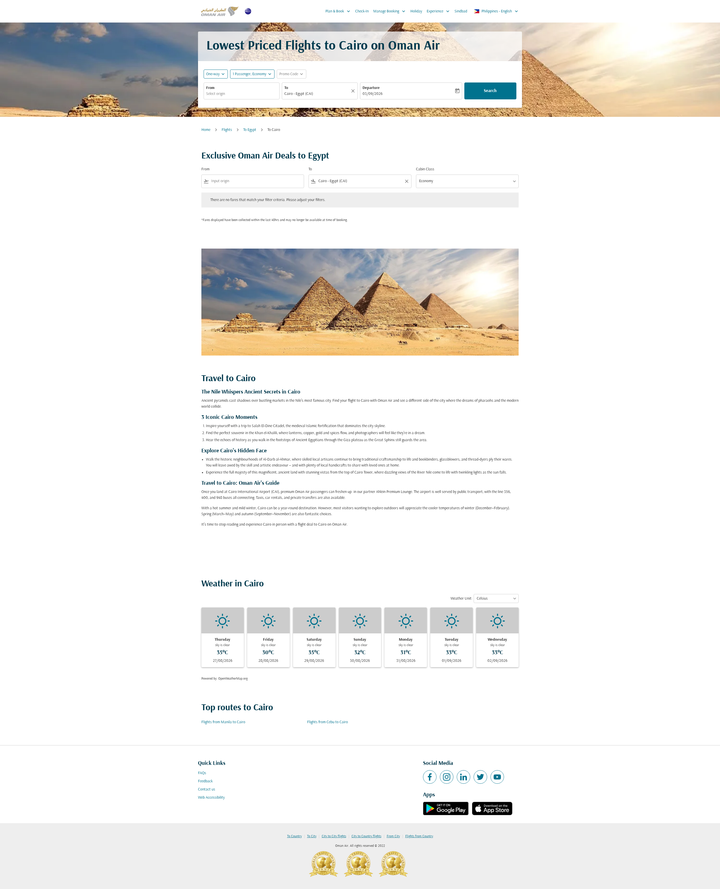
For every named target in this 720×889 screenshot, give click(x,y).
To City (311, 836)
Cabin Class (425, 169)
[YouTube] (497, 777)
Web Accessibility (211, 798)
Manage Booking (389, 11)
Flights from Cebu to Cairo (327, 722)
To (286, 88)
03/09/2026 (372, 94)
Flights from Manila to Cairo (223, 722)
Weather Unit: (461, 599)
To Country (294, 836)
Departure (371, 88)
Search (490, 91)
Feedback (205, 781)
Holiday (416, 11)
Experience (439, 11)
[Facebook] (429, 777)
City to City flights (334, 836)
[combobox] (241, 94)
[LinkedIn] (463, 777)
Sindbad (460, 11)
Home (205, 130)
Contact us (206, 789)
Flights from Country (419, 836)
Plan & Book (338, 11)
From (210, 88)
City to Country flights (366, 836)
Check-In (362, 11)
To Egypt (249, 130)
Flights (227, 130)
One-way (213, 74)
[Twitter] (480, 777)
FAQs (202, 773)
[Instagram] (446, 777)
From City (393, 836)
